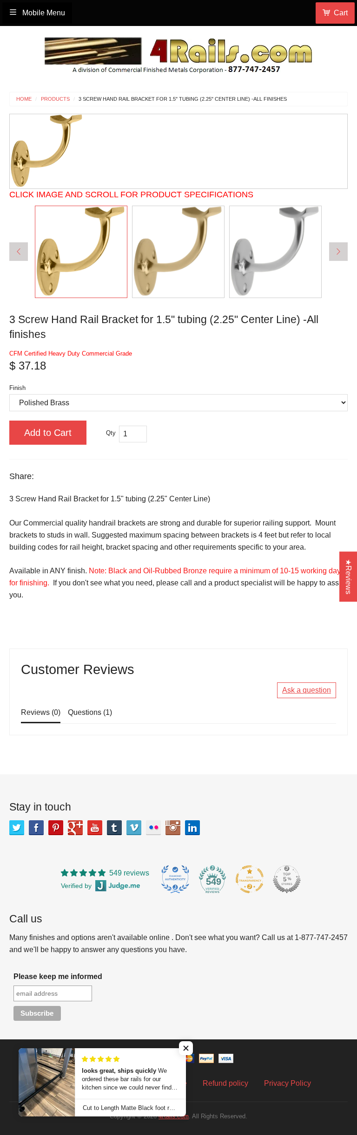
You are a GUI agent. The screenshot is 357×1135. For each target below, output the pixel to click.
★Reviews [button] (348, 576)
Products (55, 99)
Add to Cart (48, 433)
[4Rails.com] (178, 52)
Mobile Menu (42, 13)
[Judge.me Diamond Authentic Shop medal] (175, 879)
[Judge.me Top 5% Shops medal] (287, 879)
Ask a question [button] (306, 690)
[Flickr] (153, 827)
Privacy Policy (287, 1083)
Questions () (90, 712)
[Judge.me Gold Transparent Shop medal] (250, 879)
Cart (341, 13)
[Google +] (75, 827)
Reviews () (40, 712)
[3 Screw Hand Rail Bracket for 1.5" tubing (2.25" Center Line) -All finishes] (81, 252)
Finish (17, 387)
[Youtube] (94, 827)
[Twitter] (16, 827)
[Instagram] (172, 827)
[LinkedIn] (192, 827)
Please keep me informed (57, 976)
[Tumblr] (114, 827)
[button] (186, 1048)
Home (24, 99)
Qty (111, 432)
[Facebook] (36, 827)
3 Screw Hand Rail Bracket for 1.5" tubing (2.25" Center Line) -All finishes (183, 99)
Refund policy (225, 1083)
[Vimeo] (133, 827)
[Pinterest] (55, 827)
